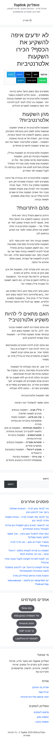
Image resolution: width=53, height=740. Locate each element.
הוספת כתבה (42, 722)
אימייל (28, 74)
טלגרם (10, 74)
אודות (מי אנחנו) (40, 687)
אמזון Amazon (26, 623)
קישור (35, 74)
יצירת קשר (43, 692)
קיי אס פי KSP (26, 631)
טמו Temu (26, 608)
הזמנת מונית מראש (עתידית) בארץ (31, 575)
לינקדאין (21, 80)
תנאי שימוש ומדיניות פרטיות (35, 697)
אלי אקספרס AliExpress (26, 615)
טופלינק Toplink (26, 5)
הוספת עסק (43, 717)
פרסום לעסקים (41, 712)
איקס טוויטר (31, 80)
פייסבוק (19, 74)
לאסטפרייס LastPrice (27, 638)
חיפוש (46, 478)
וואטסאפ (42, 80)
